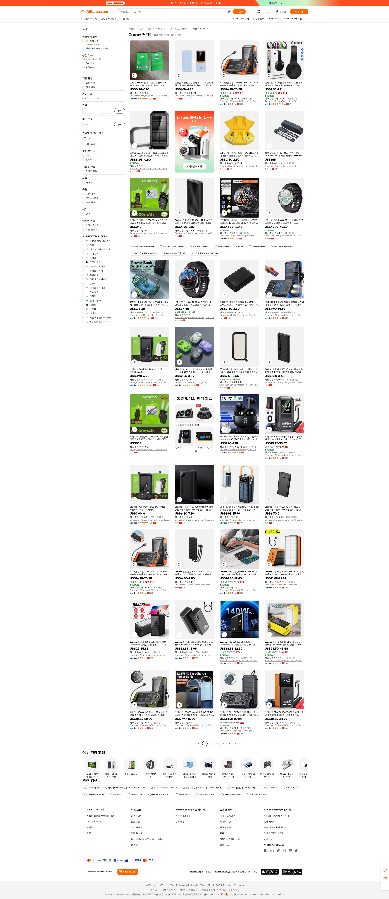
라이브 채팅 (225, 821)
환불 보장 (135, 821)
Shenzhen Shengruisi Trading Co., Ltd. (282, 235)
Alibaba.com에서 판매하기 (276, 816)
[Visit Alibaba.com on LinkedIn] (272, 850)
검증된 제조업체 (183, 816)
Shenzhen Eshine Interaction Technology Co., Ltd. (149, 168)
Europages (239, 885)
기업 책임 (91, 827)
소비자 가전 (145, 29)
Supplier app (196, 871)
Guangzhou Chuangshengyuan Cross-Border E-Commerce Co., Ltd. (194, 233)
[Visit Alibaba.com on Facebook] (266, 850)
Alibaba (132, 29)
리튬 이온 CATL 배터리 (259, 794)
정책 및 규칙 (137, 844)
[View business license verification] (221, 894)
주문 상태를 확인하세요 (275, 827)
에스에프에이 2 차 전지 (160, 794)
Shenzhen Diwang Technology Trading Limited (194, 95)
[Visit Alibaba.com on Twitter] (278, 850)
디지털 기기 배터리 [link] (199, 29)
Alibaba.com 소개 (95, 809)
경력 (89, 833)
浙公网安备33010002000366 (244, 894)
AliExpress (151, 885)
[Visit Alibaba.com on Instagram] (284, 850)
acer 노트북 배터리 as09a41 (145, 253)
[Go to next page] (235, 743)
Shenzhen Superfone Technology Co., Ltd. (194, 317)
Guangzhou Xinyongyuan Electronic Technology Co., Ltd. (149, 95)
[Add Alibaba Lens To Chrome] (127, 872)
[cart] (268, 12)
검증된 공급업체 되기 (274, 833)
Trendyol (227, 885)
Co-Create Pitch (94, 821)
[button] (230, 11)
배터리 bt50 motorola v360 (165, 788)
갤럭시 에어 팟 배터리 (232, 794)
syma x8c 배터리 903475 (173, 246)
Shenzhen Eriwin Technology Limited (237, 235)
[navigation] (103, 387)
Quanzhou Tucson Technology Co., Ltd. (283, 101)
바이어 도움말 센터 (229, 816)
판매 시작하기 (270, 821)
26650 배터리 (184, 794)
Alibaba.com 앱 (222, 871)
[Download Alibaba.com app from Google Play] (292, 872)
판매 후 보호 (137, 833)
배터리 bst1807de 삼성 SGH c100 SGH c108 (126, 788)
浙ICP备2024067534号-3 (272, 894)
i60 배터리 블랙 (258, 246)
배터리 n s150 (137, 794)
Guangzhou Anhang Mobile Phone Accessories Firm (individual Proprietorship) (149, 233)
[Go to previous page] (198, 743)
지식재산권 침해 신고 (230, 839)
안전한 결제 (136, 816)
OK (119, 111)
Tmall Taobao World (179, 885)
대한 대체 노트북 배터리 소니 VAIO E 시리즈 (203, 788)
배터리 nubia (223, 246)
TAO (218, 885)
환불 (222, 833)
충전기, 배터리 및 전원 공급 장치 (171, 29)
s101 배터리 (117, 794)
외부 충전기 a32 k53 (201, 246)
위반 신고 (224, 844)
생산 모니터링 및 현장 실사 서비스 (147, 839)
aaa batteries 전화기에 (175, 253)
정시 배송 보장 (138, 827)
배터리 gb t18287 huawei (144, 246)
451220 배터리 (93, 788)
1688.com (163, 885)
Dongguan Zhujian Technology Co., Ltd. (238, 315)
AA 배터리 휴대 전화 (95, 794)
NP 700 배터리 (292, 788)
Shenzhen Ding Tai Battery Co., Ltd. (281, 166)
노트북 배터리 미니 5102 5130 (206, 253)
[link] (385, 870)
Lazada (194, 885)
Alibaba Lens (103, 871)
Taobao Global (207, 885)
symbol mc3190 (270, 788)
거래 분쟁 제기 (226, 827)
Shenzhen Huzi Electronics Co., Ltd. (146, 315)
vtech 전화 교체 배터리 (283, 246)
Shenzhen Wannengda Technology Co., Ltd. (239, 101)
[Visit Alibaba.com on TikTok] (296, 850)
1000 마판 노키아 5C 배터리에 (242, 788)
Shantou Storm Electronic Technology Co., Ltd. (239, 166)
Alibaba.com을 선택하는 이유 (100, 816)
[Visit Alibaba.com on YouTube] (290, 850)
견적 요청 (179, 821)
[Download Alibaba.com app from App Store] (270, 872)
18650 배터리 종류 (206, 794)
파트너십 (268, 839)
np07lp (240, 246)
